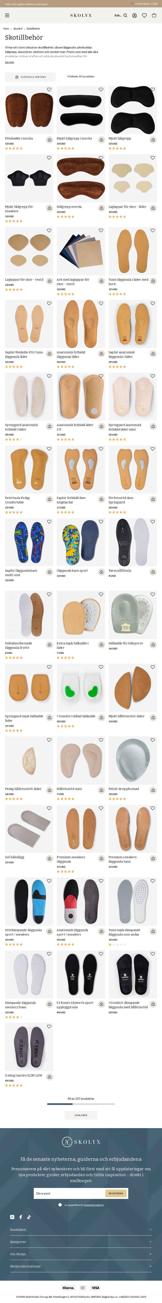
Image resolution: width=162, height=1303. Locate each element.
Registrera (116, 1193)
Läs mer (9, 62)
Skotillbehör (33, 28)
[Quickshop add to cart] (49, 139)
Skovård (17, 28)
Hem (6, 28)
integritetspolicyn (94, 1204)
